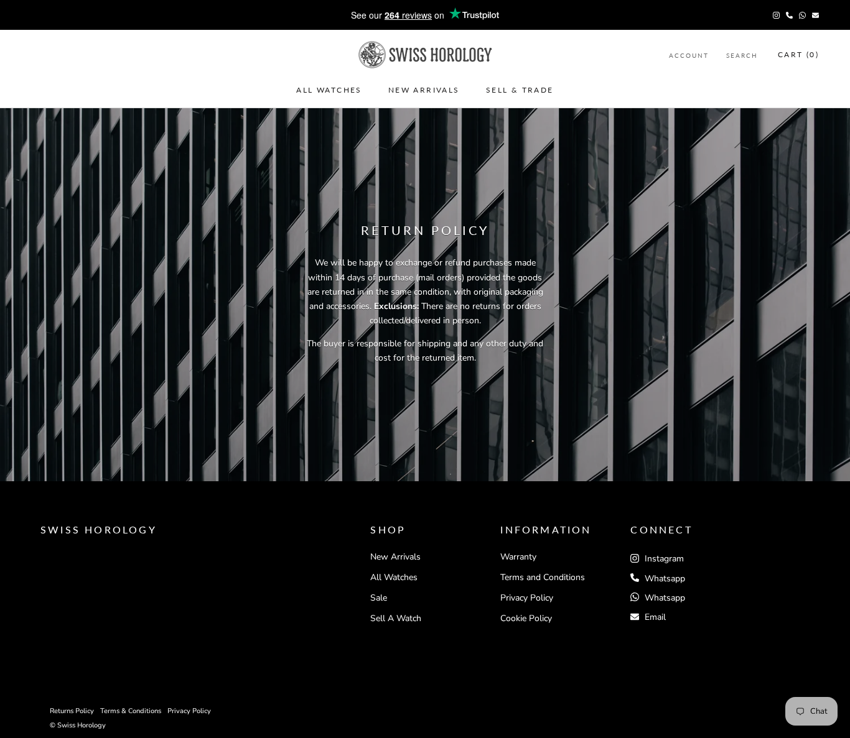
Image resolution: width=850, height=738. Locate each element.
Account (689, 54)
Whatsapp (665, 578)
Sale (378, 598)
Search (742, 54)
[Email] (815, 15)
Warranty (518, 557)
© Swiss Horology (78, 725)
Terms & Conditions (130, 711)
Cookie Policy (526, 618)
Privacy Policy (526, 598)
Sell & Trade (520, 90)
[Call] (789, 15)
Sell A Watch (395, 618)
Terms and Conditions (542, 577)
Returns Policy (72, 711)
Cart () (798, 54)
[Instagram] (776, 15)
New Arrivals (424, 90)
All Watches (329, 90)
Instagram (663, 559)
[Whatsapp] (802, 15)
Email (655, 617)
